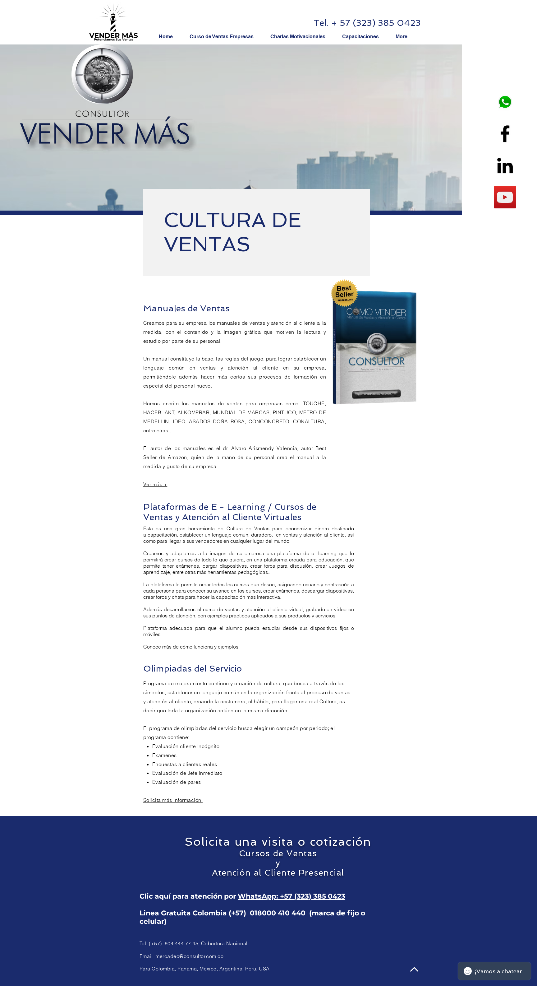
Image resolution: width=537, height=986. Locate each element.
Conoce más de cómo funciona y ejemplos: (191, 647)
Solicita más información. (173, 800)
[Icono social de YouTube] (505, 197)
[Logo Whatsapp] (505, 102)
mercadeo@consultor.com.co (189, 956)
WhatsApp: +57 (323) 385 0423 (291, 896)
